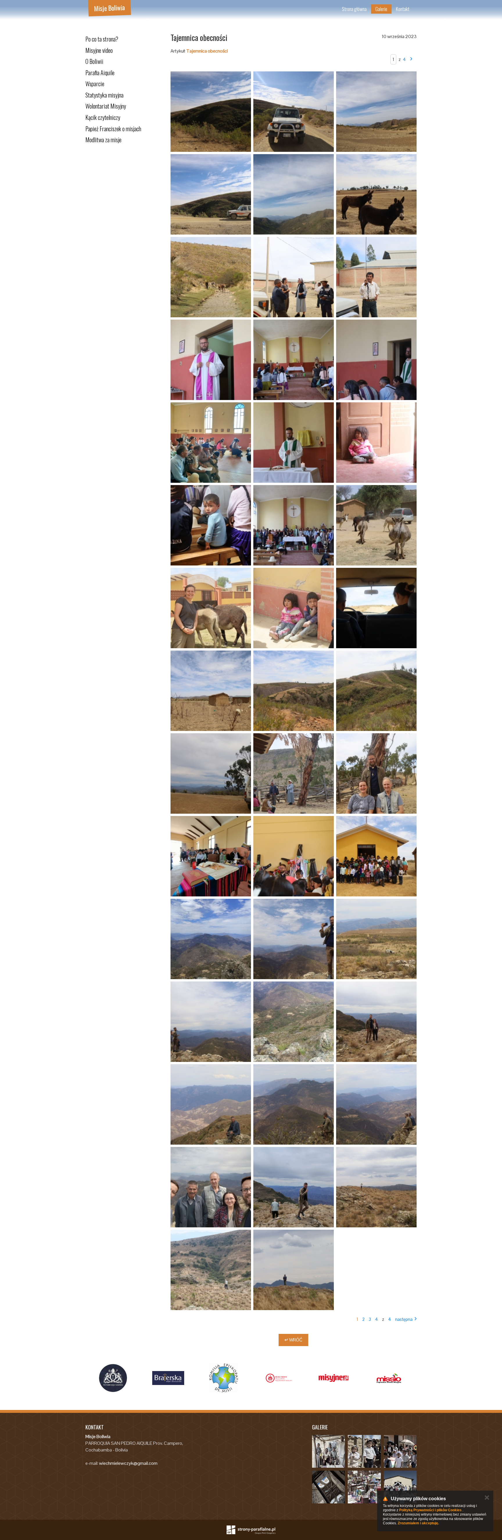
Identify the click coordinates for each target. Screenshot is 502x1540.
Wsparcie (94, 83)
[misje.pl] (223, 1378)
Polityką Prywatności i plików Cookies (430, 1510)
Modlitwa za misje (103, 139)
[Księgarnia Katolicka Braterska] (168, 1378)
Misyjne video (99, 50)
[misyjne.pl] (334, 1378)
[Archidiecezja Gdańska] (113, 1378)
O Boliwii (94, 61)
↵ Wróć (293, 1340)
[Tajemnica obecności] (211, 111)
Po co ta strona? (101, 39)
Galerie (381, 8)
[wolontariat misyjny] (279, 1378)
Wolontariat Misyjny (105, 106)
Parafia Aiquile (99, 72)
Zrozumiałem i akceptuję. (418, 1523)
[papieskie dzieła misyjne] (389, 1378)
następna (404, 1319)
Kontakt (402, 8)
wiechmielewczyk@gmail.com (128, 1463)
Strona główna (354, 8)
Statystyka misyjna (104, 95)
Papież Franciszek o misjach (113, 128)
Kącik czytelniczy (102, 117)
